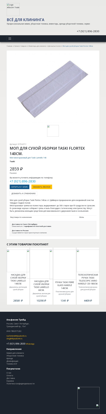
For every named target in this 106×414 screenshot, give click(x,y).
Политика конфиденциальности (20, 383)
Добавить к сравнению (23, 193)
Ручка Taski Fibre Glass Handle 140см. (64, 285)
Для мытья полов (54, 46)
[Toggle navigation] (9, 38)
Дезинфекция (12, 361)
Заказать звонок (41, 187)
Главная (9, 46)
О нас (8, 373)
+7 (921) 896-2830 (88, 31)
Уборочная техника (15, 355)
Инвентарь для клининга (37, 46)
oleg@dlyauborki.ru (14, 338)
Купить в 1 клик (19, 187)
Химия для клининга (15, 353)
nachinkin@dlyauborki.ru (16, 336)
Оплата (9, 375)
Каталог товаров (20, 46)
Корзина (10, 381)
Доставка (10, 378)
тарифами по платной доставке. (37, 226)
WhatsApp (30, 344)
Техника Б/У (11, 364)
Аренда (9, 358)
